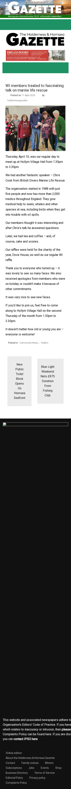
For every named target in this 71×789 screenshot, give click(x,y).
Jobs (31, 767)
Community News (29, 342)
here (48, 734)
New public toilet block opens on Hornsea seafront (19, 381)
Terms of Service (44, 772)
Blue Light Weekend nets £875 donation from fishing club (48, 381)
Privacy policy (37, 777)
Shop (58, 767)
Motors (49, 762)
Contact (10, 762)
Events (45, 767)
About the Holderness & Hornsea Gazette (30, 757)
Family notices (30, 762)
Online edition (14, 752)
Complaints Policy (16, 782)
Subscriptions (14, 767)
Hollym (44, 342)
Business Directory (17, 772)
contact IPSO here (26, 739)
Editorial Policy (14, 777)
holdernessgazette (17, 100)
